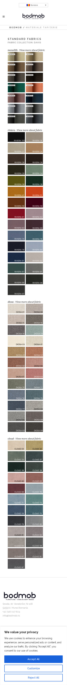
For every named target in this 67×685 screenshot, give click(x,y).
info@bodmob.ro (11, 615)
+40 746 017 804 (11, 611)
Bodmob (15, 27)
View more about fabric (32, 50)
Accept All (33, 659)
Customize (33, 668)
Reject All (33, 677)
